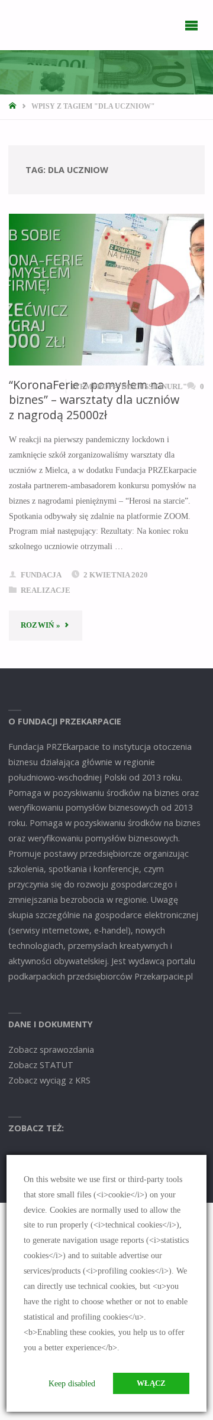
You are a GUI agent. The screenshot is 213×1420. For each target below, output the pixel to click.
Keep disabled (72, 1383)
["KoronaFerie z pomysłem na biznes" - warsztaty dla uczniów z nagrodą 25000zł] (106, 289)
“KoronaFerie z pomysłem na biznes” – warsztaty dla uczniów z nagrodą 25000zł (94, 400)
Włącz (151, 1383)
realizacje (45, 590)
